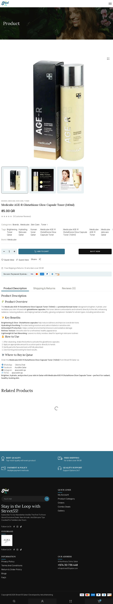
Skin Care (19, 201)
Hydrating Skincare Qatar (23, 232)
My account (63, 494)
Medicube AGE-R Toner (94, 232)
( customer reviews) (22, 216)
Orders (61, 502)
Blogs (4, 573)
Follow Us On (6, 526)
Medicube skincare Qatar (105, 232)
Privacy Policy (7, 561)
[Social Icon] (14, 526)
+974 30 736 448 (68, 565)
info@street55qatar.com (68, 568)
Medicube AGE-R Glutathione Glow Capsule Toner (48, 232)
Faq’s (3, 577)
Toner (26, 201)
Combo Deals (64, 506)
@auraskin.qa (17, 373)
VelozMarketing (46, 595)
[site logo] (5, 5)
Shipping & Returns (44, 288)
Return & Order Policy (11, 569)
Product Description (15, 288)
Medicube (11, 201)
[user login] (42, 601)
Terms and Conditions (11, 565)
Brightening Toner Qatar (12, 232)
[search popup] (14, 601)
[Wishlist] (23, 401)
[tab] (15, 288)
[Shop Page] (71, 601)
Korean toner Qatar (34, 232)
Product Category (66, 498)
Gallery (61, 510)
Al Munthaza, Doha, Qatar (68, 561)
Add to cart (43, 251)
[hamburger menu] (110, 4)
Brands (4, 201)
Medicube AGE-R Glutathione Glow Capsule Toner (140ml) (75, 232)
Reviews (69, 288)
